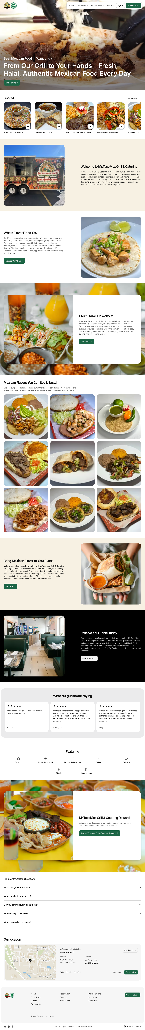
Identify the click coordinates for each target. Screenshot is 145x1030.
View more (57, 722)
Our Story (92, 997)
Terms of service (37, 1016)
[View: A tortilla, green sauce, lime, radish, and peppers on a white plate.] (119, 416)
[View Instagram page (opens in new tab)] (8, 1026)
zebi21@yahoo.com (92, 963)
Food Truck (36, 997)
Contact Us (36, 1004)
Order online (131, 972)
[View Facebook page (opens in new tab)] (5, 1026)
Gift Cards (93, 1001)
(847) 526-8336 (91, 960)
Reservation (82, 5)
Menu (71, 5)
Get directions (130, 950)
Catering (63, 997)
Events (34, 1001)
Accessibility (50, 1016)
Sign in (120, 5)
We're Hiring (65, 1001)
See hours (117, 972)
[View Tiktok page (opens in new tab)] (12, 1026)
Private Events (97, 5)
